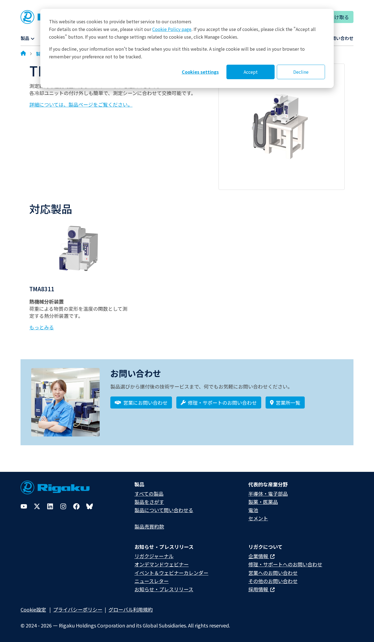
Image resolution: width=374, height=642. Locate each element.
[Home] (23, 53)
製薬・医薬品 (263, 501)
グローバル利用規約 (130, 609)
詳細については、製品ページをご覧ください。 (81, 104)
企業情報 (258, 556)
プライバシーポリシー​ (77, 609)
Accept (251, 72)
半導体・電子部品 (268, 493)
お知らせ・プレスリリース (163, 589)
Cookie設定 (33, 609)
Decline (301, 72)
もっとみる (41, 327)
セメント (258, 518)
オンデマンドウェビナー (161, 564)
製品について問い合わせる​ (163, 509)
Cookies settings (200, 72)
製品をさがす (149, 501)
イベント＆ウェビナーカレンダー (171, 572)
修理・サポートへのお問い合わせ (285, 564)
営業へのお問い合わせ (273, 572)
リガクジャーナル (154, 556)
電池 (253, 509)
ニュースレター (151, 580)
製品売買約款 (149, 526)
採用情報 (258, 589)
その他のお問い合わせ (273, 580)
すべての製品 (148, 493)
